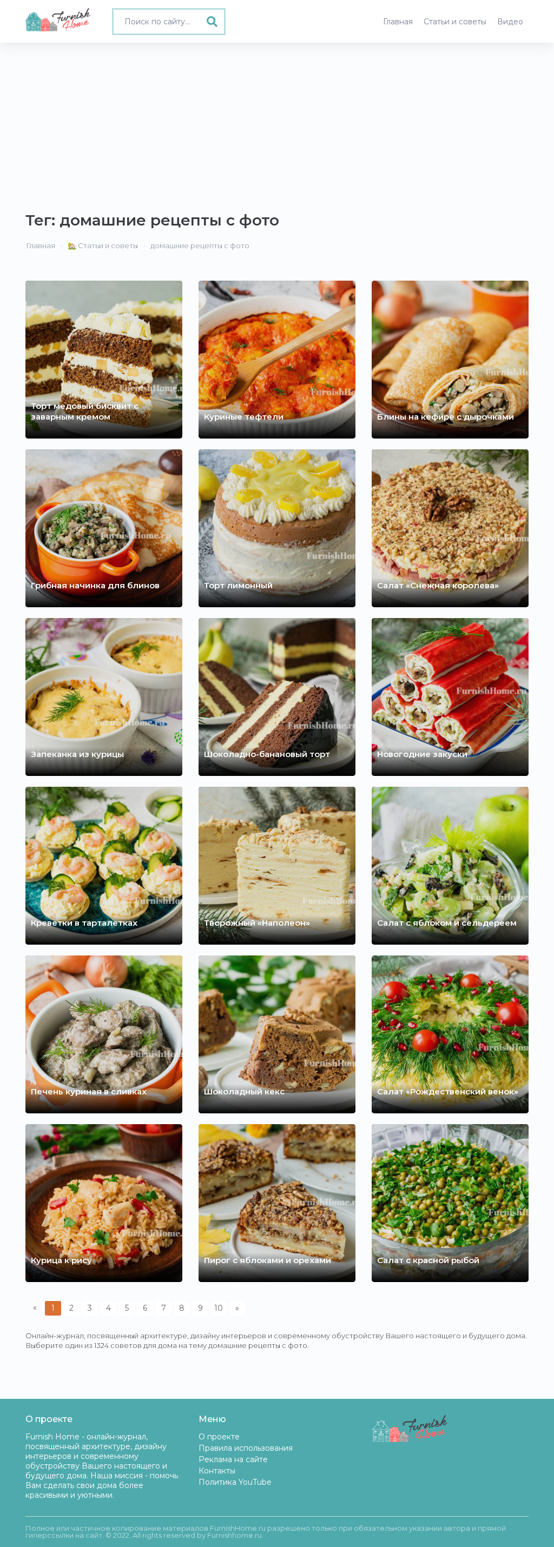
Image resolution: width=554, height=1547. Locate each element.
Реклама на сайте (233, 1459)
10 (218, 1308)
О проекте (219, 1437)
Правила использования (246, 1448)
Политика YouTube (235, 1482)
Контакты (217, 1471)
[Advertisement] (277, 124)
